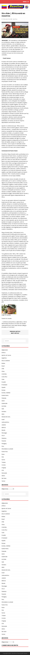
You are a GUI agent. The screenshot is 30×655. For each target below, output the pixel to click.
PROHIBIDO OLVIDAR (7, 449)
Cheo (16, 19)
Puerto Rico (5, 451)
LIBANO (4, 425)
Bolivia (3, 363)
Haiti (3, 409)
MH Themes (24, 653)
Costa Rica (4, 376)
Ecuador (4, 382)
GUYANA (4, 406)
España (3, 387)
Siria (3, 457)
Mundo (3, 430)
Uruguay (4, 467)
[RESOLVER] (15, 7)
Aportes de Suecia (6, 355)
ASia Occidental (6, 360)
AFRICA (3, 352)
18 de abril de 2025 (7, 19)
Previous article (15, 331)
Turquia (4, 462)
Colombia (4, 374)
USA (3, 470)
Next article (15, 333)
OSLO (3, 435)
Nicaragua (4, 433)
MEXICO (4, 427)
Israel (3, 419)
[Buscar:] (15, 340)
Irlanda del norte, (6, 417)
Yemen (3, 481)
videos (3, 475)
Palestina (4, 438)
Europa (3, 390)
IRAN (3, 414)
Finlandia (4, 398)
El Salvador (4, 384)
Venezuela (4, 473)
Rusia (3, 454)
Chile (3, 368)
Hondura (4, 411)
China (3, 371)
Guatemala (4, 403)
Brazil (3, 366)
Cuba (3, 379)
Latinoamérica (5, 422)
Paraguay (4, 443)
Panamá (4, 441)
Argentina (4, 358)
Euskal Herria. (5, 395)
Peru (3, 446)
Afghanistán (5, 350)
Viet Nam (4, 478)
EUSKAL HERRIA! (6, 392)
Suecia (3, 459)
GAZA (3, 400)
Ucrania (4, 465)
